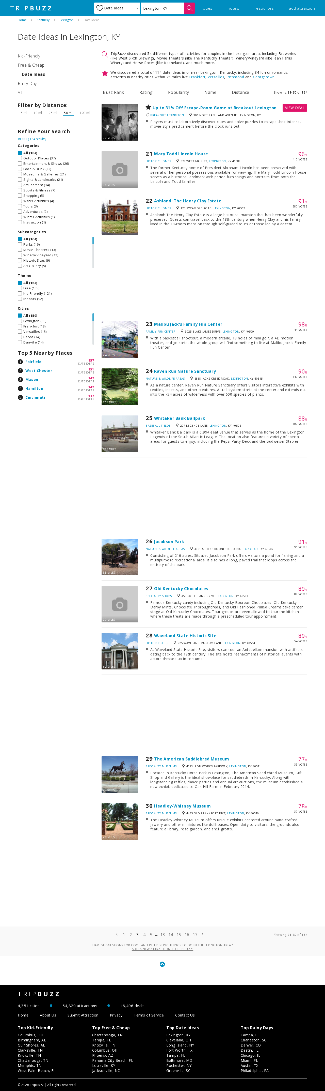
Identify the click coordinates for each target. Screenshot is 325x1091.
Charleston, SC (254, 1040)
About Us (48, 1015)
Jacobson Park (169, 541)
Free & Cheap (31, 65)
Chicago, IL (251, 1055)
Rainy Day (27, 83)
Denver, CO (251, 1045)
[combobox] (117, 8)
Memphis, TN (30, 1065)
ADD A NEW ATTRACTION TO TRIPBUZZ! (162, 949)
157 (91, 360)
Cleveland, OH (178, 1040)
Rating (146, 92)
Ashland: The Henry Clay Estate (187, 201)
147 (91, 378)
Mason (31, 379)
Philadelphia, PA (255, 1070)
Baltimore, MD (179, 1060)
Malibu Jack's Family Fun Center (188, 324)
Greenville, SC (178, 1070)
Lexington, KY (178, 1035)
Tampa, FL (101, 1040)
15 (178, 934)
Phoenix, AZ (102, 1055)
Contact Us (185, 1015)
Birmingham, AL (32, 1040)
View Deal (295, 107)
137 (91, 396)
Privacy (116, 1015)
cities (208, 8)
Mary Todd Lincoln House (181, 154)
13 (162, 934)
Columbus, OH (30, 1035)
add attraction (302, 8)
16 (187, 934)
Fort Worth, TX (179, 1050)
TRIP (31, 8)
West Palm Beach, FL (37, 1070)
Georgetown (264, 76)
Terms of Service (149, 1015)
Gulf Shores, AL (31, 1045)
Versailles (216, 76)
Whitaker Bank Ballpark (179, 418)
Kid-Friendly (29, 56)
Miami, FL (249, 1060)
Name (210, 92)
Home (22, 20)
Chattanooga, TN (33, 1060)
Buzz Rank (113, 92)
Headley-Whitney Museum (182, 806)
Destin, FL (250, 1050)
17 (195, 934)
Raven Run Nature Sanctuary (185, 371)
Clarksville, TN (30, 1050)
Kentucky (43, 20)
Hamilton (34, 388)
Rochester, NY (179, 1065)
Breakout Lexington (167, 115)
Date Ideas (33, 74)
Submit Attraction (83, 1015)
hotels (233, 8)
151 (91, 369)
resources (264, 8)
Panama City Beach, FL (112, 1060)
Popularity (178, 92)
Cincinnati (35, 397)
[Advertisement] (204, 280)
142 (91, 387)
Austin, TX (249, 1065)
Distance (240, 92)
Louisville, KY (103, 1065)
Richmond (235, 76)
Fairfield (33, 361)
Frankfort (197, 76)
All (20, 92)
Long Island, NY (180, 1045)
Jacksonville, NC (106, 1070)
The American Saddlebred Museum (191, 759)
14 (170, 934)
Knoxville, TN (29, 1055)
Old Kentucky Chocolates (181, 588)
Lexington (67, 20)
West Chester (38, 370)
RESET (22, 139)
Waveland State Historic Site (185, 635)
